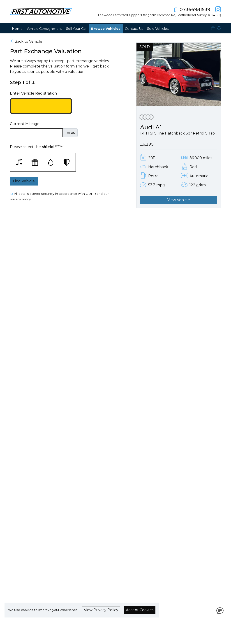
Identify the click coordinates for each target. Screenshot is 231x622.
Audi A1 (151, 127)
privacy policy (20, 199)
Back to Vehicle (28, 41)
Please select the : (37, 146)
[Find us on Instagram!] (217, 9)
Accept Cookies (139, 610)
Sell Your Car (76, 29)
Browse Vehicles (105, 29)
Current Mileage (24, 124)
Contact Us (134, 29)
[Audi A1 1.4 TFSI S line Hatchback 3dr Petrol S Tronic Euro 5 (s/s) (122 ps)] (178, 74)
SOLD (144, 47)
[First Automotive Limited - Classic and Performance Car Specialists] (41, 11)
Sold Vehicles (158, 29)
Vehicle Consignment (44, 29)
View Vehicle (178, 200)
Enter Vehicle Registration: (34, 93)
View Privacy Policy (101, 610)
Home (17, 29)
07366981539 (195, 9)
